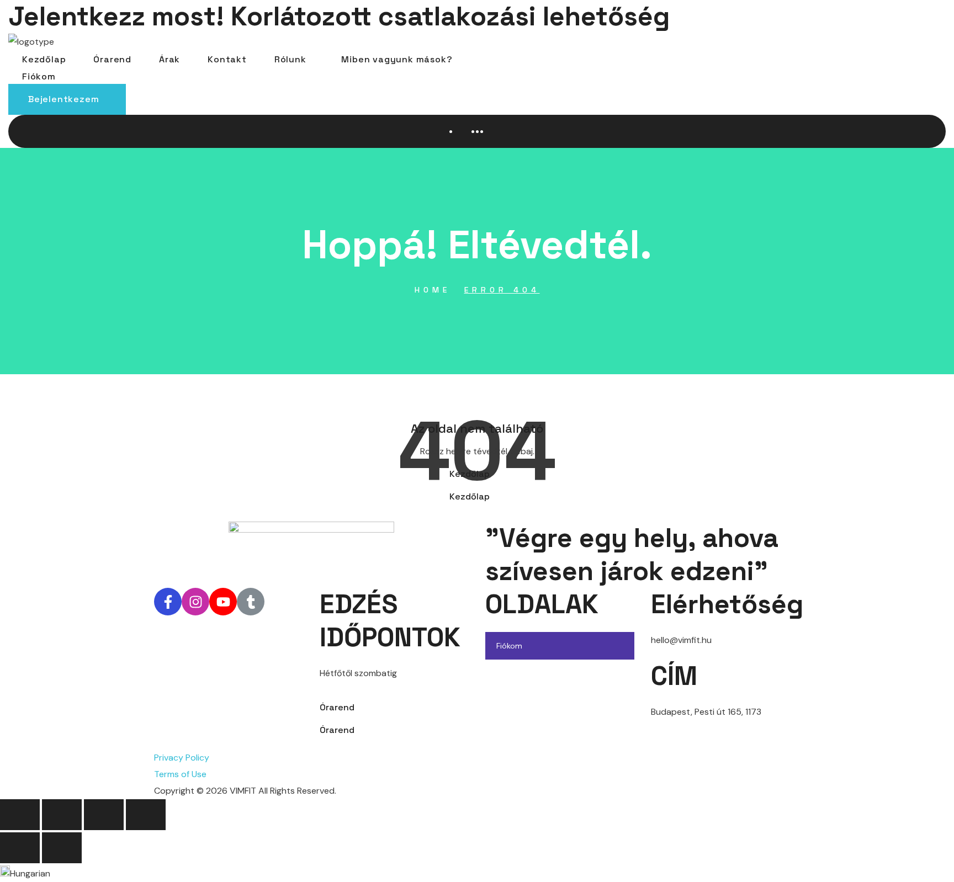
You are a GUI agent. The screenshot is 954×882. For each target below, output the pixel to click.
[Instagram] (195, 601)
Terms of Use (180, 774)
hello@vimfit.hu (681, 640)
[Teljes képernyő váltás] (62, 814)
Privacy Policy (181, 757)
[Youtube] (223, 601)
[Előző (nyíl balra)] (20, 847)
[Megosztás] (104, 814)
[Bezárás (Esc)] (146, 814)
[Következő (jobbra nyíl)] (62, 847)
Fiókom (509, 646)
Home (433, 290)
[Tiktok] (250, 601)
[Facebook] (168, 601)
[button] (67, 99)
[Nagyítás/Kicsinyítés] (20, 814)
